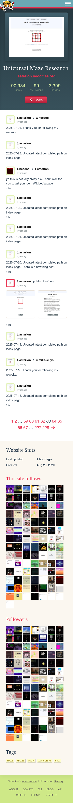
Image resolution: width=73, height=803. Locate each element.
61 (37, 421)
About (13, 789)
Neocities (13, 781)
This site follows (23, 478)
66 (20, 427)
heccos (44, 117)
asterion (25, 117)
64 (54, 421)
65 (60, 421)
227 (37, 427)
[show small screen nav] (68, 3)
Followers (17, 619)
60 (31, 421)
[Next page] (53, 427)
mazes (20, 760)
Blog (50, 789)
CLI (40, 789)
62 (43, 421)
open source (29, 781)
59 (26, 421)
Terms (35, 795)
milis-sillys (46, 360)
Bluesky (58, 781)
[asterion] (10, 283)
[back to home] (7, 5)
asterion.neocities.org (37, 76)
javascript (44, 760)
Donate (28, 789)
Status (21, 795)
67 (25, 427)
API (60, 789)
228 (45, 427)
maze (10, 760)
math (31, 760)
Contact (51, 795)
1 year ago (22, 121)
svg (57, 760)
